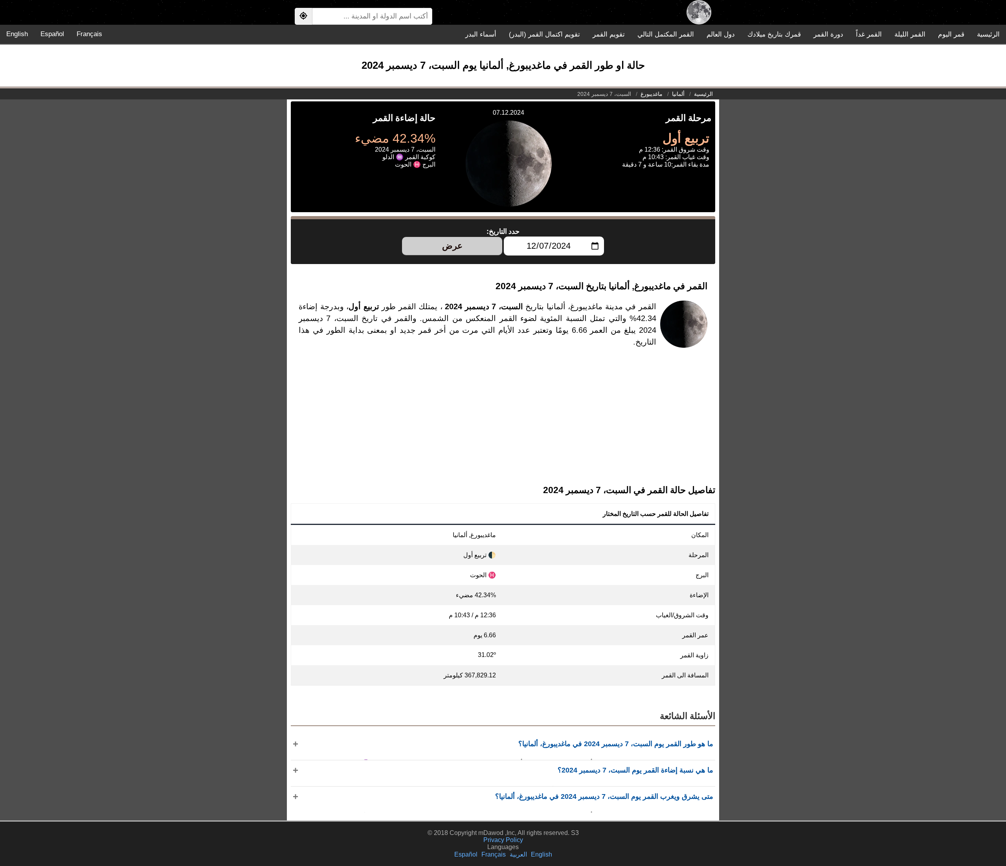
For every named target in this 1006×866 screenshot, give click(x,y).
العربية (518, 854)
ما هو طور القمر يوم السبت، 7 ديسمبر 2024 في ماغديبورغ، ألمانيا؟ (615, 744)
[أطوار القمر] (699, 12)
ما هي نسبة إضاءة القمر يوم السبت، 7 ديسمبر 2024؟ (635, 770)
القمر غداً (869, 34)
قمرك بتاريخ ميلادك (774, 34)
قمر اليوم (951, 34)
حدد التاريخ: (503, 231)
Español (52, 34)
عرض (452, 246)
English (17, 34)
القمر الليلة (909, 34)
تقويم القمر (609, 34)
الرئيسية (988, 34)
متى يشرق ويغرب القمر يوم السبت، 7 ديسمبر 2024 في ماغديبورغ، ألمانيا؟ (604, 796)
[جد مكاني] (303, 16)
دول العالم (721, 34)
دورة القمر (828, 34)
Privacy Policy (503, 840)
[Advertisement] (503, 422)
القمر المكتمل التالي (665, 34)
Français (89, 34)
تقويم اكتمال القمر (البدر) (544, 34)
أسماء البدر (480, 34)
